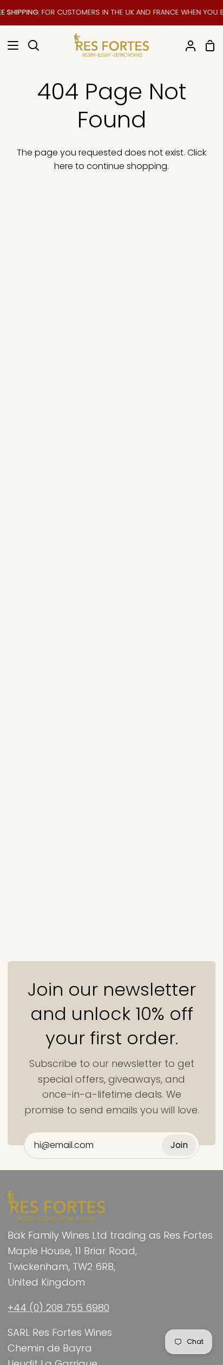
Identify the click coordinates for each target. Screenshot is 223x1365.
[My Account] (186, 45)
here (63, 166)
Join (179, 1145)
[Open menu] (9, 45)
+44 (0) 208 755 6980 (58, 1307)
